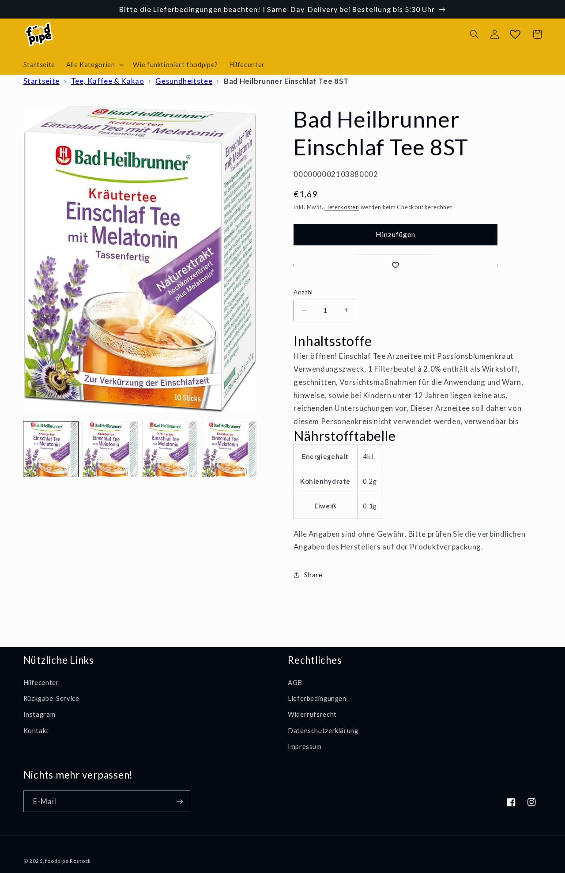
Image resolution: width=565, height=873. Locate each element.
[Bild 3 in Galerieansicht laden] (169, 448)
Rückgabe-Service (51, 698)
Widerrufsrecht (312, 714)
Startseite (41, 81)
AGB (295, 682)
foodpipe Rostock (68, 861)
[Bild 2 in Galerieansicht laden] (110, 448)
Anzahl (303, 292)
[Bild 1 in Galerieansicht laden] (50, 448)
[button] (93, 64)
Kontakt (36, 730)
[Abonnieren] (179, 801)
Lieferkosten (341, 206)
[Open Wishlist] (515, 34)
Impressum (305, 746)
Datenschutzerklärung (323, 730)
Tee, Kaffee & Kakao (107, 81)
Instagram (39, 714)
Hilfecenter (41, 682)
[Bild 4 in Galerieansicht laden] (229, 448)
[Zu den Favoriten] (395, 265)
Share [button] (313, 575)
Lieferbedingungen (317, 698)
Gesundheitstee (183, 81)
